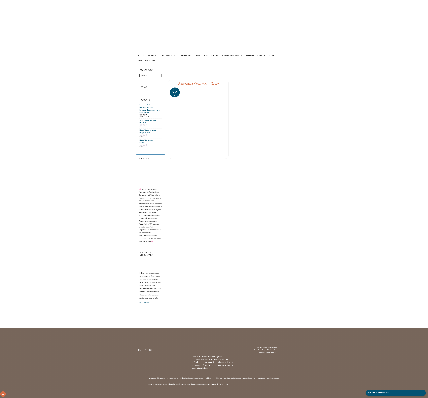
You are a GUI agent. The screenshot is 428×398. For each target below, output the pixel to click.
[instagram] (145, 350)
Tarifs (197, 55)
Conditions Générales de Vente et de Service (239, 378)
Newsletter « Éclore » (146, 60)
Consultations (185, 55)
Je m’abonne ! (144, 302)
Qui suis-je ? (152, 55)
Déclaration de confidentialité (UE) (191, 378)
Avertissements (172, 378)
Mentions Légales (272, 378)
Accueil (141, 55)
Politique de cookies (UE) (213, 378)
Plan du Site (261, 378)
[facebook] (139, 350)
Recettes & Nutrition (254, 55)
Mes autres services (230, 55)
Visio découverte (211, 55)
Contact (272, 55)
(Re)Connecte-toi (168, 55)
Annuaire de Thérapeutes (156, 378)
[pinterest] (150, 350)
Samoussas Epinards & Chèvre (198, 83)
